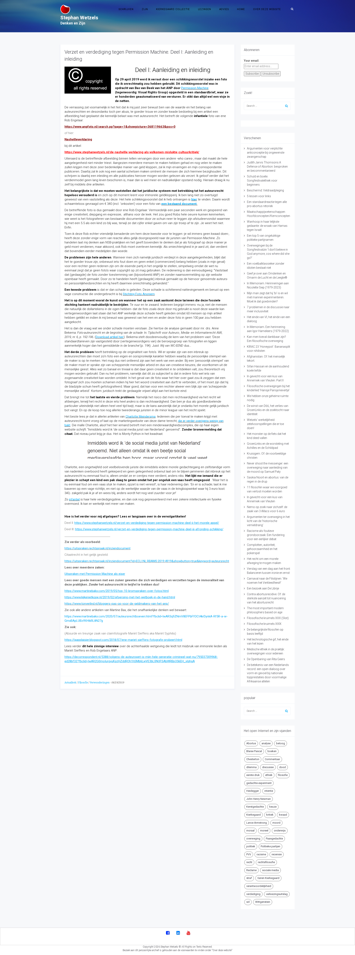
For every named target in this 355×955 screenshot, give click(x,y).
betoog (280, 743)
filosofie (283, 775)
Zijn (145, 9)
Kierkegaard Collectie (173, 9)
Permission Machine (195, 88)
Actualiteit (70, 682)
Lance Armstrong (256, 822)
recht (249, 862)
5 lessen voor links (259, 196)
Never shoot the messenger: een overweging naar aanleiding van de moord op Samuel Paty (267, 467)
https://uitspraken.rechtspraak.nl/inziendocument (97, 548)
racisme (261, 854)
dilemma (251, 767)
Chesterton (252, 759)
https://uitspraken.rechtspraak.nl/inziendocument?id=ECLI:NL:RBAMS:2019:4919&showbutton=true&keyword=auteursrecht (147, 561)
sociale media (270, 870)
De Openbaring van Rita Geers (266, 659)
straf (249, 878)
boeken (272, 751)
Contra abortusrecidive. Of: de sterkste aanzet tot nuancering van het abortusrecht (266, 598)
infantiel (74, 499)
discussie (268, 767)
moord (276, 822)
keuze (273, 806)
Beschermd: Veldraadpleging (265, 190)
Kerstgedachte (255, 806)
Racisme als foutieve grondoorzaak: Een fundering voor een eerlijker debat (266, 535)
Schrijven (126, 9)
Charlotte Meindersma (141, 416)
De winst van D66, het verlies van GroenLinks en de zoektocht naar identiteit (268, 410)
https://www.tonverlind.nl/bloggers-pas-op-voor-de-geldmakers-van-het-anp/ (117, 603)
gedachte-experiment (259, 783)
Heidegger (252, 790)
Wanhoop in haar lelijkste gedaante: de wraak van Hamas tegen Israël (267, 226)
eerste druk (253, 775)
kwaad (283, 814)
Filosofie (83, 682)
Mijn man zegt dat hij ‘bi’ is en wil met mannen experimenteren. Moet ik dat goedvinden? (267, 297)
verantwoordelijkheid (258, 886)
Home (241, 9)
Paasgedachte (274, 838)
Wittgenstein (262, 901)
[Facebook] (167, 933)
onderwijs (280, 830)
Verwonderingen (99, 682)
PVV (248, 854)
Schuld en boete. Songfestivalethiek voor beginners (262, 180)
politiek (250, 846)
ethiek (268, 775)
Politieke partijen (270, 846)
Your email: (251, 60)
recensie (277, 854)
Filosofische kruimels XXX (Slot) (268, 618)
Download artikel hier (110, 337)
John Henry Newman (258, 798)
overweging (253, 838)
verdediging (253, 894)
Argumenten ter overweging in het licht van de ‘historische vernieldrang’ (268, 521)
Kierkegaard (253, 814)
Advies (224, 9)
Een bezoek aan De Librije (263, 588)
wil (248, 901)
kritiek (269, 814)
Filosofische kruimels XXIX (264, 623)
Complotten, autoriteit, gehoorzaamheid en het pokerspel (262, 549)
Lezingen (204, 9)
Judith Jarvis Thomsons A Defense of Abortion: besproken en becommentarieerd (267, 166)
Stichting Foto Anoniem (139, 294)
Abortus (251, 743)
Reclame (251, 870)
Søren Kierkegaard (268, 878)
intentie (268, 790)
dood (282, 767)
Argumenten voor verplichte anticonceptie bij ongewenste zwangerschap (265, 152)
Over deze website (267, 9)
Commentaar (272, 759)
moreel (264, 830)
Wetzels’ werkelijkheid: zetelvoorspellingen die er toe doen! (265, 424)
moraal (250, 830)
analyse (266, 743)
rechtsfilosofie (266, 862)
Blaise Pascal (254, 751)
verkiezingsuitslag (277, 894)
